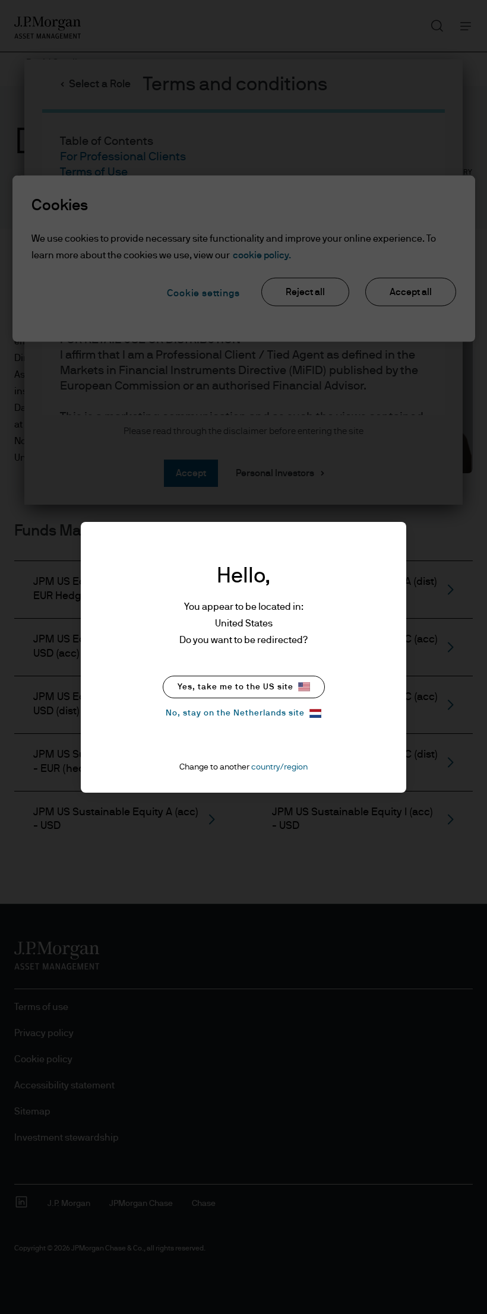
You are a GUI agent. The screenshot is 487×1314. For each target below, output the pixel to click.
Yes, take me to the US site (235, 687)
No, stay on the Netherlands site (235, 713)
